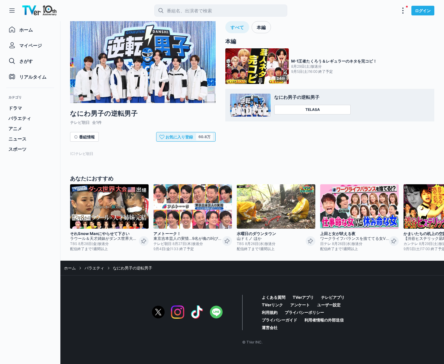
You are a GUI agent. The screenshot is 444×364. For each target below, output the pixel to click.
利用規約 (270, 312)
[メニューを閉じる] (12, 10)
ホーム (70, 268)
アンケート (300, 304)
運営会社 (270, 327)
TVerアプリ (303, 297)
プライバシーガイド (279, 319)
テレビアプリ (333, 297)
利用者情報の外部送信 (324, 319)
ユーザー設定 (329, 304)
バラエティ (94, 268)
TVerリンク (272, 304)
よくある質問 (273, 297)
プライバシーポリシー (304, 312)
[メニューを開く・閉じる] (403, 10)
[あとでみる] (144, 241)
